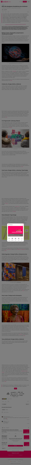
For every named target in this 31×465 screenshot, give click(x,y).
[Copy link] (9, 238)
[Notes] (18, 238)
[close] (22, 224)
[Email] (15, 238)
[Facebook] (12, 238)
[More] (22, 238)
